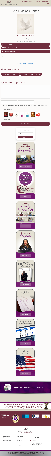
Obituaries (19, 442)
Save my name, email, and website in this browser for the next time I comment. (24, 105)
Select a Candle (8, 109)
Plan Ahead (20, 436)
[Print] (2, 56)
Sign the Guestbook (9, 51)
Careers (19, 445)
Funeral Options (7, 440)
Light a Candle (8, 44)
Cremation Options (8, 442)
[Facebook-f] (44, 440)
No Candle (7, 119)
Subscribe (25, 137)
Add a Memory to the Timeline (12, 48)
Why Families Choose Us (6, 437)
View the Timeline (10, 74)
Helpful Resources (19, 440)
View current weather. (26, 63)
